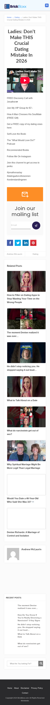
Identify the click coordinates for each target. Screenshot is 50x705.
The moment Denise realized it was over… (28, 606)
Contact (25, 693)
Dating (35, 254)
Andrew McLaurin (14, 254)
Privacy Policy (37, 688)
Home (9, 688)
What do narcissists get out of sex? (29, 644)
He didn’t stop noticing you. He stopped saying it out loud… (29, 627)
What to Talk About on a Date (29, 635)
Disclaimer (25, 688)
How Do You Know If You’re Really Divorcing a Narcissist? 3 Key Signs (29, 617)
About (16, 688)
